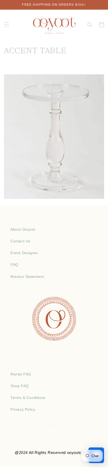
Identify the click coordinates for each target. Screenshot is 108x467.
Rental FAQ (20, 374)
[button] (6, 25)
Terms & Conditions (28, 398)
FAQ (14, 264)
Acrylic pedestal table (54, 132)
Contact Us (20, 241)
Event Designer (24, 253)
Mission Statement (27, 276)
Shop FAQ (19, 386)
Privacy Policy (22, 409)
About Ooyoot (22, 229)
